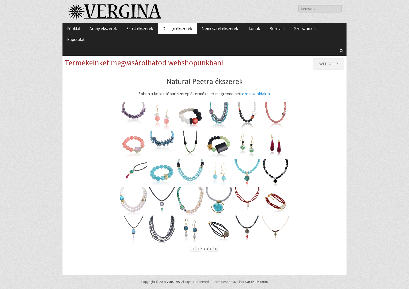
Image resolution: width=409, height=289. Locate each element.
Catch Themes (256, 282)
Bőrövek (277, 28)
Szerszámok (305, 28)
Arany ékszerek (103, 28)
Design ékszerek (177, 28)
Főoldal (73, 28)
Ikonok (254, 28)
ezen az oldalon (256, 93)
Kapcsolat (75, 39)
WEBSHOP (328, 64)
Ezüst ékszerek (139, 28)
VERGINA (173, 282)
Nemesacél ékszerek (220, 28)
